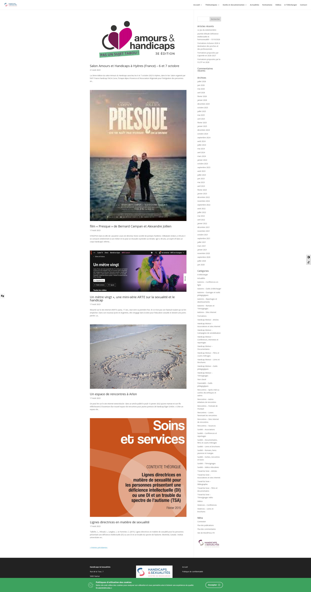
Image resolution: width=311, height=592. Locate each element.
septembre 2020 (203, 257)
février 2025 (202, 122)
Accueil (196, 5)
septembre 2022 (203, 205)
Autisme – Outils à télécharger (209, 289)
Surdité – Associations (206, 429)
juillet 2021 (201, 242)
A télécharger (202, 274)
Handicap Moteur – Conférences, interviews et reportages (207, 340)
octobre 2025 (202, 107)
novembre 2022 (203, 201)
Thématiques (211, 5)
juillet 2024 (201, 145)
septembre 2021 (203, 238)
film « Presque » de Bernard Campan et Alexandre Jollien (130, 226)
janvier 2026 (202, 100)
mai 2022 (201, 216)
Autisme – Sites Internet (206, 312)
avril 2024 (201, 152)
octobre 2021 (202, 234)
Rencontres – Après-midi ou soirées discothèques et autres (208, 393)
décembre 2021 (203, 227)
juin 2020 (201, 264)
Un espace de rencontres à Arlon (113, 394)
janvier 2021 (202, 250)
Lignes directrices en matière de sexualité (119, 522)
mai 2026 (201, 89)
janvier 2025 (202, 126)
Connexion (201, 521)
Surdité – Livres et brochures (208, 446)
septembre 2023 (203, 167)
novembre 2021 (203, 231)
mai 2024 (201, 149)
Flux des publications (205, 525)
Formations (267, 5)
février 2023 (202, 190)
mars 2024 (201, 156)
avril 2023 (201, 186)
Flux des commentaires (206, 529)
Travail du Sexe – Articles (207, 471)
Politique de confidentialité (192, 571)
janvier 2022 (202, 223)
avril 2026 (201, 92)
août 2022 (201, 208)
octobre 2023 (202, 163)
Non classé (201, 379)
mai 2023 (201, 182)
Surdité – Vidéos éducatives (208, 467)
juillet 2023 (201, 175)
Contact (303, 5)
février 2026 (202, 96)
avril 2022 (201, 220)
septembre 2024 (203, 137)
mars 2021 (201, 246)
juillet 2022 (201, 212)
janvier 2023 (202, 193)
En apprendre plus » (104, 588)
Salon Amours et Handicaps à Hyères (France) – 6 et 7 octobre (134, 66)
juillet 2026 (201, 81)
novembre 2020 (203, 253)
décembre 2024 (203, 130)
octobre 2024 (202, 134)
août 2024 (201, 141)
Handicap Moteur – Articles (208, 320)
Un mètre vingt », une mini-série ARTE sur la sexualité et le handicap (132, 298)
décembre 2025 (203, 104)
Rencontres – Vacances (206, 426)
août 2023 (201, 171)
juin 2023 (201, 178)
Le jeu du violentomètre (206, 30)
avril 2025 (201, 119)
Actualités (254, 5)
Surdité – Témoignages (206, 463)
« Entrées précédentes (98, 547)
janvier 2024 (202, 160)
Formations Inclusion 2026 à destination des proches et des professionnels (208, 46)
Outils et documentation (233, 5)
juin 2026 (201, 85)
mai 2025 (201, 115)
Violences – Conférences (207, 505)
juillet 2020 (201, 261)
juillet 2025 (201, 111)
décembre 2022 (203, 197)
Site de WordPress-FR (206, 533)
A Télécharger (290, 5)
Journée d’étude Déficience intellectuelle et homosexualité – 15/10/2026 (208, 37)
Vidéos (278, 5)
